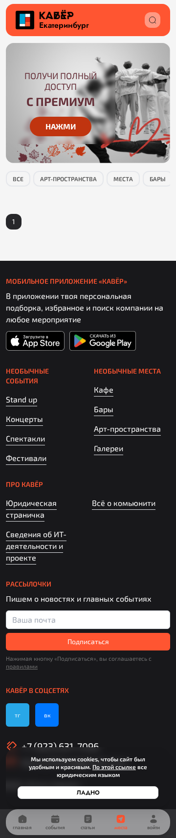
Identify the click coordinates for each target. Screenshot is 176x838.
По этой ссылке (114, 766)
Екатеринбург (64, 25)
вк (47, 715)
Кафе (103, 389)
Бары (158, 178)
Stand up (21, 399)
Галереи (108, 448)
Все (18, 178)
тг (18, 715)
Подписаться (88, 641)
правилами (22, 666)
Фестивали (26, 457)
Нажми (60, 126)
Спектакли (25, 438)
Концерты (24, 418)
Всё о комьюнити (123, 502)
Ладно (88, 792)
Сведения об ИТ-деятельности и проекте (36, 545)
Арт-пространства (68, 178)
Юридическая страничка (31, 508)
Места (123, 178)
